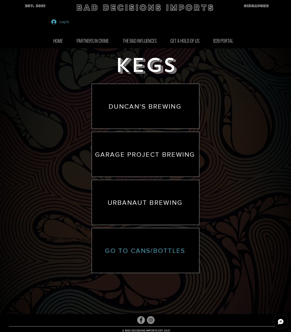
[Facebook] (141, 320)
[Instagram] (151, 320)
